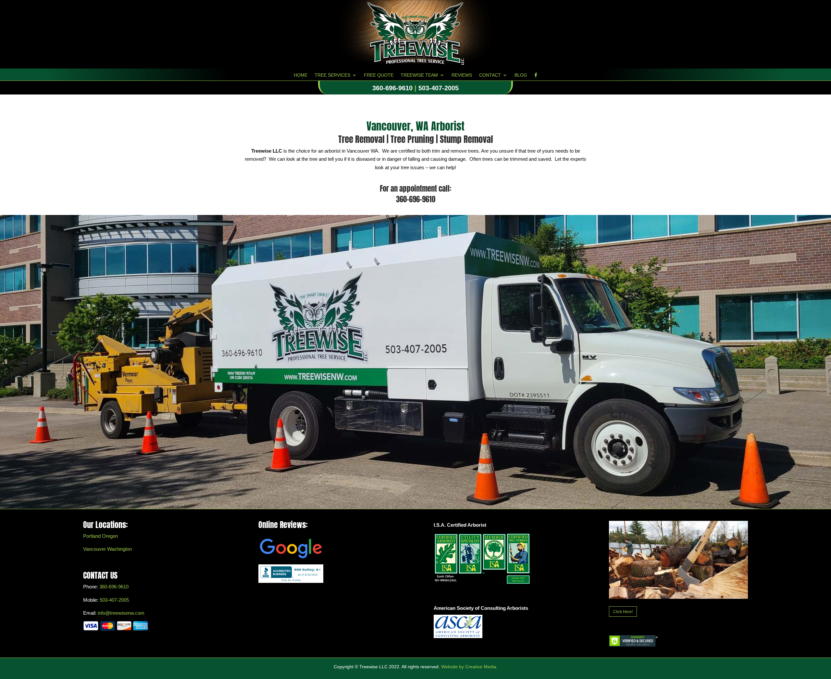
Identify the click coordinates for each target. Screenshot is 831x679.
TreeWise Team (419, 75)
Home (300, 75)
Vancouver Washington (107, 549)
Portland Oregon (100, 536)
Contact (490, 75)
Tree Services (332, 75)
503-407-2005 (438, 88)
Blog (521, 75)
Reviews (462, 75)
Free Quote (378, 75)
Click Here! (623, 612)
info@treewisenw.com (121, 613)
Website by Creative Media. (469, 666)
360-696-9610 (392, 88)
